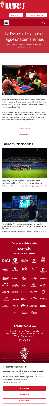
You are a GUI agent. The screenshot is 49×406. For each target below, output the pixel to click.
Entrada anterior (24, 128)
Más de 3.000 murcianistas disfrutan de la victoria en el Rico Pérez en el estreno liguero (22, 182)
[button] (6, 22)
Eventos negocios (26, 44)
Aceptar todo (24, 388)
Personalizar (24, 394)
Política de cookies (15, 382)
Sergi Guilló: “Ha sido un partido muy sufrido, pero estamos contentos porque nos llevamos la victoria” (24, 226)
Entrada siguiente (24, 134)
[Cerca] (46, 365)
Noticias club (37, 44)
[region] (24, 384)
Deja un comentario (12, 44)
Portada (28, 186)
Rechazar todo (24, 401)
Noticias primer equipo (18, 186)
